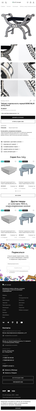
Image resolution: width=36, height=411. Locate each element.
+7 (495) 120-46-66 (8, 357)
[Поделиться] (30, 101)
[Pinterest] (13, 322)
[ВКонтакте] (4, 322)
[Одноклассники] (17, 322)
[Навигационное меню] (3, 2)
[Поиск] (6, 2)
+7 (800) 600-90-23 (8, 360)
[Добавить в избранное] (34, 101)
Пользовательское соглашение (12, 397)
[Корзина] (30, 2)
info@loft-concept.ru (8, 366)
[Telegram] (8, 322)
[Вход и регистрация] (33, 2)
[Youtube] (22, 322)
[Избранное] (27, 2)
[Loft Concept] (18, 2)
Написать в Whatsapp (11, 370)
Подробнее (18, 404)
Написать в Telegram (11, 373)
